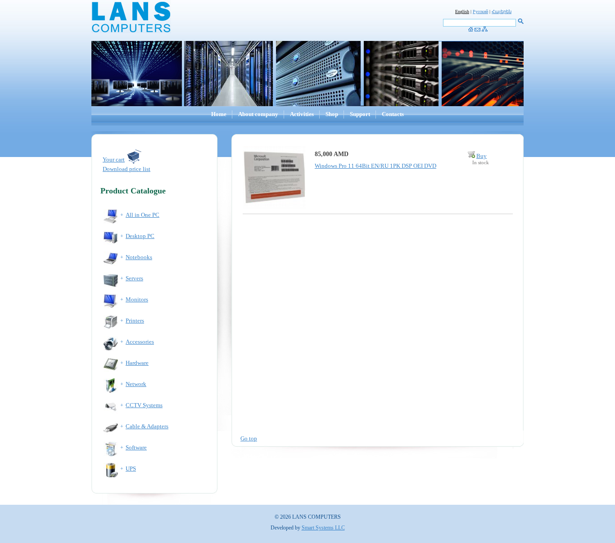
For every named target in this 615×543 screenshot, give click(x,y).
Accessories (140, 341)
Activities (302, 114)
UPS (131, 468)
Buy (481, 156)
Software (136, 447)
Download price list (126, 169)
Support (360, 114)
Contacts (393, 114)
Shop (332, 114)
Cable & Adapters (147, 426)
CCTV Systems (144, 405)
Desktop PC (140, 236)
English (462, 11)
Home (218, 114)
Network (136, 384)
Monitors (137, 299)
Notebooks (139, 257)
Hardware (137, 362)
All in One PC (142, 214)
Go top (248, 438)
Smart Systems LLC (323, 528)
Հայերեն (501, 11)
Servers (134, 278)
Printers (135, 320)
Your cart (114, 159)
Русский (480, 11)
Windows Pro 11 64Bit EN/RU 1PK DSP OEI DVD (375, 165)
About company (258, 114)
